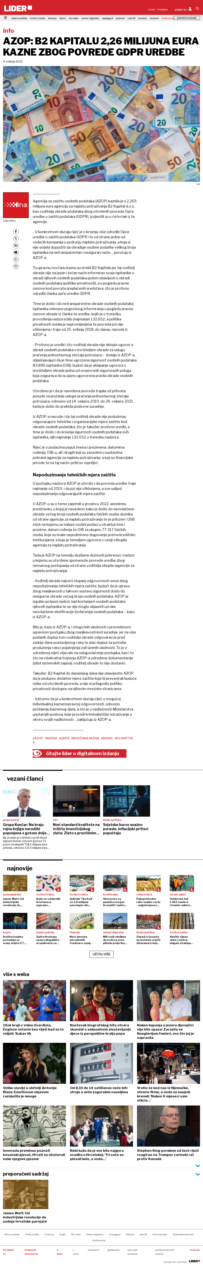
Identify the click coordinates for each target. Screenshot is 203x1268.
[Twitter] (16, 238)
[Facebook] (16, 231)
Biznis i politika (12, 1234)
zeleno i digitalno (90, 18)
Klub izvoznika (159, 1234)
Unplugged (114, 1234)
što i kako (74, 18)
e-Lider (151, 9)
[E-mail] (16, 252)
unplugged (107, 18)
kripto (62, 18)
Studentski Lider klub (183, 1234)
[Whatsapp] (16, 259)
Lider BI (131, 18)
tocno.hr (195, 1250)
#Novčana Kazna (85, 738)
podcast (120, 18)
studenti (154, 18)
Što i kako (76, 1234)
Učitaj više (102, 954)
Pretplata (162, 9)
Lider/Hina (9, 220)
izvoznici (142, 18)
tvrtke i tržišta (37, 18)
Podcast (130, 1234)
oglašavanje (113, 1250)
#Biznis (107, 738)
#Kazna (51, 738)
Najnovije (20, 868)
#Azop (38, 738)
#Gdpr (64, 738)
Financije (49, 1234)
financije (52, 18)
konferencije (168, 18)
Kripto (62, 1234)
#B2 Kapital (124, 738)
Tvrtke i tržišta (32, 1234)
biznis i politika (19, 18)
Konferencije (99, 1240)
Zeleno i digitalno (94, 1234)
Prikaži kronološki (187, 17)
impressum (93, 1250)
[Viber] (16, 266)
